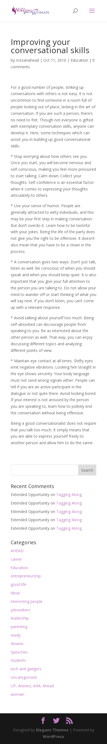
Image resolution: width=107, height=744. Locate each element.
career (16, 559)
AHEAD (17, 550)
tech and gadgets (26, 668)
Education (79, 60)
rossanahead (27, 60)
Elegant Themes (52, 729)
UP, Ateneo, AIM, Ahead (32, 685)
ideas (15, 592)
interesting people (27, 601)
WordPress (53, 736)
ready (16, 635)
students (18, 660)
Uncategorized (23, 677)
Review (17, 643)
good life (18, 584)
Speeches (19, 652)
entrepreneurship (26, 575)
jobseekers (20, 609)
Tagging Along (69, 494)
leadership (20, 618)
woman (17, 694)
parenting (19, 626)
